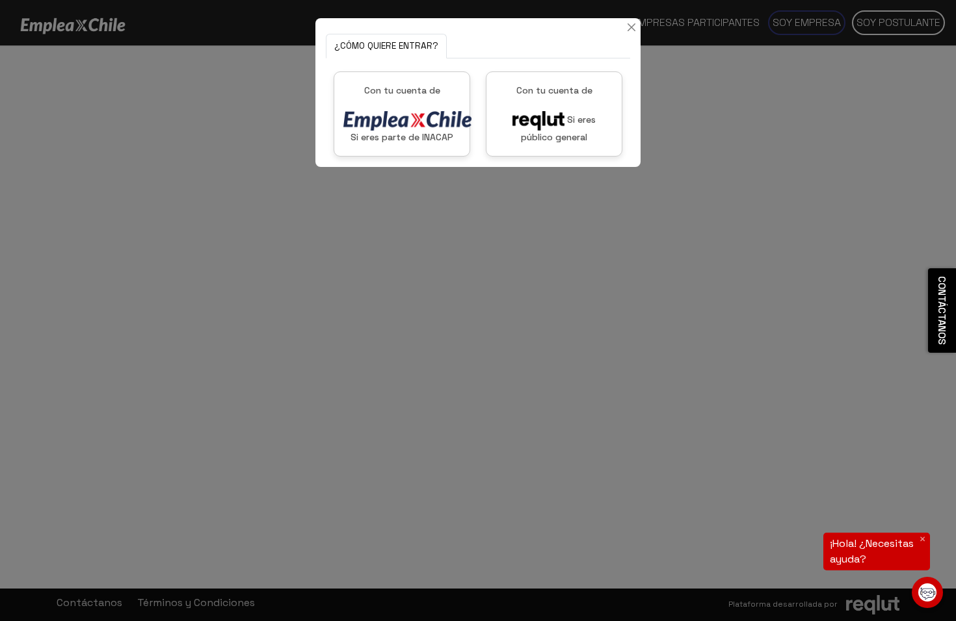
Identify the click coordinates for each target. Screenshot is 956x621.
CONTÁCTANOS (942, 310)
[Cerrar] (631, 27)
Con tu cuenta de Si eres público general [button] (556, 113)
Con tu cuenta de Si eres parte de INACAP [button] (402, 113)
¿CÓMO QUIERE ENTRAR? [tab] (386, 45)
